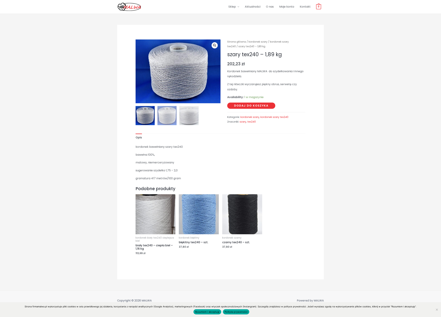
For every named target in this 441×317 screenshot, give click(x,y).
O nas (270, 7)
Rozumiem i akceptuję (207, 311)
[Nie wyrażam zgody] (436, 309)
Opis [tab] (139, 137)
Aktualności (252, 7)
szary (243, 121)
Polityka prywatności (236, 311)
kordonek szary (258, 41)
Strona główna (236, 41)
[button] (215, 45)
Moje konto (286, 7)
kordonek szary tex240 (274, 117)
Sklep (232, 7)
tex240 (251, 121)
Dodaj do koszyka (251, 106)
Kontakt (305, 7)
